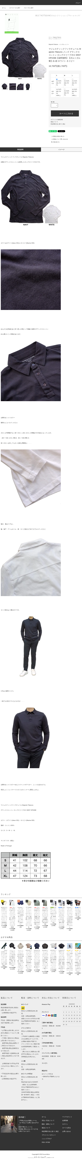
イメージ (61, 149)
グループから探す (29, 8)
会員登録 (65, 1120)
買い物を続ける (55, 142)
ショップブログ (47, 1138)
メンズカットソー (57, 38)
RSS (43, 1142)
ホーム (4, 8)
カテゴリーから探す (14, 8)
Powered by (31, 1157)
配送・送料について (48, 1124)
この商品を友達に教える (57, 136)
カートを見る (66, 1128)
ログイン (65, 1124)
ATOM (48, 1142)
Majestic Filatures (57, 37)
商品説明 (20, 149)
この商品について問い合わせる (59, 139)
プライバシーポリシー (49, 1135)
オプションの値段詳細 (57, 119)
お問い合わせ (66, 1131)
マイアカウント (67, 1117)
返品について (54, 122)
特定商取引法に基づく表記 (58, 124)
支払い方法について (48, 1120)
